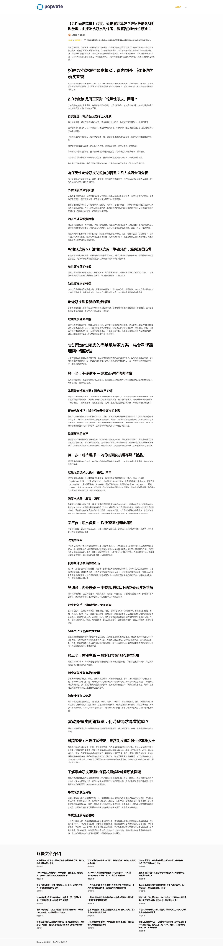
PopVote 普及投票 (60, 942)
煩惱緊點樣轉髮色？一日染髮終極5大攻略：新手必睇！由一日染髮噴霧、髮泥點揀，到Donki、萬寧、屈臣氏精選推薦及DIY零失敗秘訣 (162, 925)
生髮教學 (178, 7)
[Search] (185, 7)
